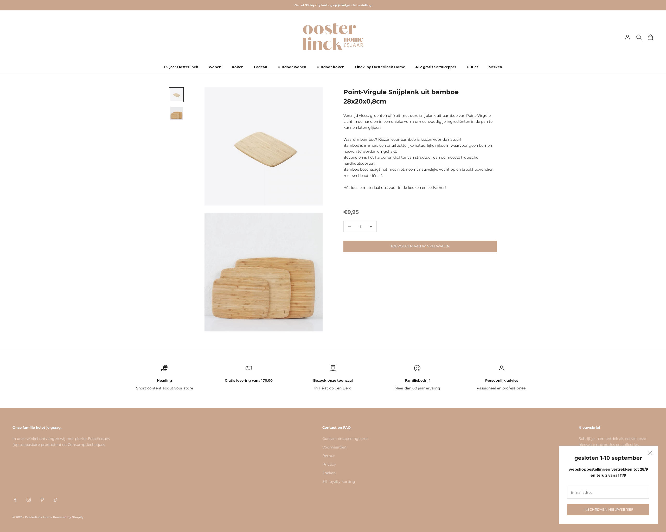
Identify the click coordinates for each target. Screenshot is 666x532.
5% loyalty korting (338, 481)
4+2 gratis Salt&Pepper (435, 67)
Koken (238, 67)
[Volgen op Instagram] (28, 499)
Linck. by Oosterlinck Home (380, 67)
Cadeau (260, 67)
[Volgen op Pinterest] (42, 499)
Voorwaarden (334, 447)
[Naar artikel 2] (176, 113)
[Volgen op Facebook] (15, 499)
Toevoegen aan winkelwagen (420, 246)
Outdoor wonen (292, 67)
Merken (495, 67)
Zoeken (329, 473)
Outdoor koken (330, 67)
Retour (328, 455)
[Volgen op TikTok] (55, 499)
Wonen (215, 67)
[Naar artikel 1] (176, 94)
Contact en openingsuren (345, 438)
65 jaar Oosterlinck (181, 67)
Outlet (472, 67)
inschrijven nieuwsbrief (608, 509)
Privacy (329, 464)
